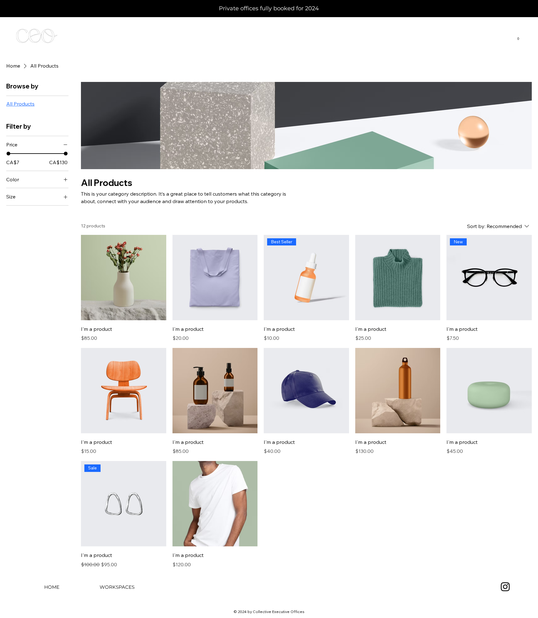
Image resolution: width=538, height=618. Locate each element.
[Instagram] (505, 586)
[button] (518, 37)
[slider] (8, 153)
